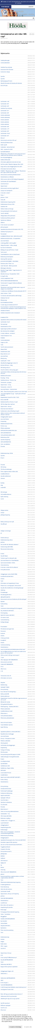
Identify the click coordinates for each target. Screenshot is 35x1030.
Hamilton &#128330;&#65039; (8, 918)
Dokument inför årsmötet (7, 69)
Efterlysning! (4, 300)
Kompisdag (3, 421)
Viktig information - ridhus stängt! (9, 245)
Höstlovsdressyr (5, 537)
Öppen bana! (4, 186)
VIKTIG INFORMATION (6, 432)
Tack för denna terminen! (7, 347)
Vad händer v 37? (5, 129)
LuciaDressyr (4, 903)
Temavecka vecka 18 (6, 675)
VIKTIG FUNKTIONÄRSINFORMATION (9, 280)
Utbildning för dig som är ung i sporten (10, 998)
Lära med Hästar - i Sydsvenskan (9, 389)
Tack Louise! (4, 252)
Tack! (2, 344)
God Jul (2, 512)
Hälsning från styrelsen (6, 259)
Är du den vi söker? (5, 193)
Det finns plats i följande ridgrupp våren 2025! (12, 164)
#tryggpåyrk (4, 916)
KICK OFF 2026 (4, 85)
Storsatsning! (4, 324)
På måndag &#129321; (6, 594)
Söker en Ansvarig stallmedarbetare (10, 811)
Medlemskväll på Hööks (6, 423)
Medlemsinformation (6, 375)
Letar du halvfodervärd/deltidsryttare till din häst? (13, 649)
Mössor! (3, 138)
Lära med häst (4, 356)
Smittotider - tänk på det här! (8, 147)
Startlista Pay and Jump (6, 67)
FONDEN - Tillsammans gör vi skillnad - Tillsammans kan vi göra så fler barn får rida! (13, 171)
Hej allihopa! (4, 524)
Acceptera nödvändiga (15, 1027)
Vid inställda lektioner (6, 494)
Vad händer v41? (5, 110)
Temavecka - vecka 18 (6, 387)
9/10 (2, 955)
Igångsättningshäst (5, 597)
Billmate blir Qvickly (5, 702)
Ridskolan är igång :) (5, 818)
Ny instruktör (4, 921)
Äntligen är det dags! (6, 531)
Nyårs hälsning (4, 496)
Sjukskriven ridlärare (6, 220)
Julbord (2, 874)
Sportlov (3, 76)
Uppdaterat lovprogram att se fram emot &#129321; (13, 840)
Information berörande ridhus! (8, 169)
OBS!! (2, 980)
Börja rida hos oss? (5, 354)
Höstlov (2, 578)
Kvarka (2, 553)
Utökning (3, 590)
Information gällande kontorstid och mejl (11, 162)
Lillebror (3, 222)
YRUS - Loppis (4, 946)
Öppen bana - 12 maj (6, 384)
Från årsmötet (4, 752)
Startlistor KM (4, 206)
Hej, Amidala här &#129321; (7, 610)
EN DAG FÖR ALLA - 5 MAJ (7, 365)
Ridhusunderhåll (5, 694)
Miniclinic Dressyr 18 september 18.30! (10, 274)
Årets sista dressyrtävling (7, 930)
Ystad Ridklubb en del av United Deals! (10, 254)
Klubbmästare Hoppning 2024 (8, 202)
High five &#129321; (5, 795)
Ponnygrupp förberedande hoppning (10, 912)
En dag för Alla (4, 276)
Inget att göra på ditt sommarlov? (9, 328)
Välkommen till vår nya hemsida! (9, 996)
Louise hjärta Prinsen (6, 772)
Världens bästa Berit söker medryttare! (10, 313)
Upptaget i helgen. (5, 687)
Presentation (4, 626)
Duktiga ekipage (5, 622)
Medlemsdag (4, 685)
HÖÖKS (2, 635)
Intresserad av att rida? (6, 662)
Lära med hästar (5, 736)
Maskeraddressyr (5, 696)
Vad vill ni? (3, 948)
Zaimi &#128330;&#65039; (7, 898)
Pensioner (3, 631)
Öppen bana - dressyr (6, 406)
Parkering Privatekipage (7, 791)
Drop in (2, 458)
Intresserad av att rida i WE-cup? (14, 35)
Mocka (2, 867)
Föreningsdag (4, 613)
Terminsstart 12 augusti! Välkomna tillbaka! (11, 283)
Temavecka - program (6, 382)
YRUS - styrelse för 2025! (7, 149)
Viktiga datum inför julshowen (8, 215)
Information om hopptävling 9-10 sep (10, 583)
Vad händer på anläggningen (8, 745)
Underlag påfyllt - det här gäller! (8, 243)
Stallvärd (3, 858)
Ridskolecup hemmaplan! (7, 256)
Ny (1, 865)
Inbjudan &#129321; (5, 925)
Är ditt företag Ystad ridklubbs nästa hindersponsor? (14, 987)
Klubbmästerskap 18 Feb (7, 453)
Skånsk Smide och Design (7, 209)
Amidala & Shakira (5, 310)
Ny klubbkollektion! (5, 151)
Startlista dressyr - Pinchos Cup (8, 380)
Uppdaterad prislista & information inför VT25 (12, 229)
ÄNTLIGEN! (3, 770)
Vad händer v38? (5, 126)
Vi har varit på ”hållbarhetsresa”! (9, 957)
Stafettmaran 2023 (5, 766)
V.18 (2, 671)
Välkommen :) (4, 973)
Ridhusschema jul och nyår (7, 521)
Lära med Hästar (5, 240)
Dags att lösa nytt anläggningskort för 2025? (11, 166)
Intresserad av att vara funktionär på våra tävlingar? (14, 599)
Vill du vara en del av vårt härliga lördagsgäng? (12, 179)
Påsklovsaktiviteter (5, 428)
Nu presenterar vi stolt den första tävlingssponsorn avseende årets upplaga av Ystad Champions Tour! (13, 307)
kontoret (3, 633)
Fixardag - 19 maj (5, 378)
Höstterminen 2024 (5, 351)
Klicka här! (24, 43)
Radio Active (4, 944)
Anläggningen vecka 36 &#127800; (9, 574)
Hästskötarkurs (4, 647)
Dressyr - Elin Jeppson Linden (8, 738)
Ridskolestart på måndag (7, 835)
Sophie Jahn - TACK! (5, 360)
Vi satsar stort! (4, 285)
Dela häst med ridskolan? (7, 408)
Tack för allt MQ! (5, 213)
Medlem (3, 856)
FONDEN (3, 338)
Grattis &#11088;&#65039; (7, 664)
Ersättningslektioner (6, 884)
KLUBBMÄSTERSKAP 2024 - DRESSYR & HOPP (11, 236)
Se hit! (2, 499)
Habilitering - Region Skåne (7, 768)
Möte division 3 (4, 809)
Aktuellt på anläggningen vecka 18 (9, 363)
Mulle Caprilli (4, 145)
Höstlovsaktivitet (5, 119)
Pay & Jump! (3, 234)
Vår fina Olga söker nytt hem (8, 404)
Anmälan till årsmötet (6, 788)
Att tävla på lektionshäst (7, 142)
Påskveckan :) (4, 713)
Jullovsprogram (4, 227)
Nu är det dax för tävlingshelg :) (8, 691)
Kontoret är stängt (5, 72)
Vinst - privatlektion (5, 444)
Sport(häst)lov (4, 763)
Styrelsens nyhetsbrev (6, 802)
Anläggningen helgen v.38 (7, 971)
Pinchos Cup (4, 426)
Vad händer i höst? (5, 133)
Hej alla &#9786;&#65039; (7, 960)
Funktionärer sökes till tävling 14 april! (10, 411)
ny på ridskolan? (5, 823)
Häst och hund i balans (6, 722)
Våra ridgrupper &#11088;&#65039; (9, 659)
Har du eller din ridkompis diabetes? (9, 544)
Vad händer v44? (5, 106)
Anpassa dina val (6, 1023)
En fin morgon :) (4, 982)
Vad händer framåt (5, 891)
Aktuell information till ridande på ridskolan (11, 83)
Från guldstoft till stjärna (7, 704)
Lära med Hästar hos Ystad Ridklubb (10, 560)
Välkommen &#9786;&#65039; (8, 978)
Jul (1, 533)
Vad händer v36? (5, 131)
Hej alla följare (4, 556)
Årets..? (2, 195)
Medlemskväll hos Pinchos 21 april (9, 402)
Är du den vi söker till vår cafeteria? (9, 567)
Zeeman (3, 478)
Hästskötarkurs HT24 (6, 326)
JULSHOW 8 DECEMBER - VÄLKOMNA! (9, 261)
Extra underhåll (4, 399)
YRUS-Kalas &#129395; (6, 816)
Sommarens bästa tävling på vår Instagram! (11, 608)
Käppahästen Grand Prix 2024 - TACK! (10, 397)
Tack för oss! (4, 1007)
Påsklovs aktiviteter (5, 740)
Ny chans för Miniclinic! (6, 247)
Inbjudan (3, 682)
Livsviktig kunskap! (5, 761)
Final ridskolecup (5, 887)
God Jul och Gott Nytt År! (6, 190)
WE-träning (3, 467)
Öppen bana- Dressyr (6, 953)
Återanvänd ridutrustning (7, 549)
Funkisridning (4, 603)
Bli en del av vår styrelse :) (7, 905)
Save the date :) (4, 800)
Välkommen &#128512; (6, 964)
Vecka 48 (3, 199)
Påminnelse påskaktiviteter (7, 718)
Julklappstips (4, 853)
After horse (3, 669)
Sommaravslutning (5, 645)
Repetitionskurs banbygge (7, 734)
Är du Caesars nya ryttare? (7, 224)
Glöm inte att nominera (6, 889)
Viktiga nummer (4, 510)
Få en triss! (3, 1010)
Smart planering (5, 565)
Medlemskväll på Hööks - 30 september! (10, 238)
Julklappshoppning (5, 515)
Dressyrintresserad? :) (6, 851)
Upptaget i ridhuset (5, 797)
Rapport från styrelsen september (9, 966)
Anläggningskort (5, 825)
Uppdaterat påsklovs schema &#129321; (11, 731)
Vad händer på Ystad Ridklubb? (8, 181)
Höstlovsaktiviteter (5, 115)
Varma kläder (4, 923)
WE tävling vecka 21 (5, 367)
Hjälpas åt (3, 863)
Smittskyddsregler (5, 60)
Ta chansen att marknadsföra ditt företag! (11, 295)
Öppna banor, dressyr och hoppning (10, 893)
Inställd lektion (4, 775)
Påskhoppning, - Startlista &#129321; (10, 706)
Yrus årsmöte (4, 804)
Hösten (2, 642)
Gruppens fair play (5, 849)
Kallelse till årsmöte (5, 159)
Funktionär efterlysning (6, 793)
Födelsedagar (4, 829)
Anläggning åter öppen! (6, 417)
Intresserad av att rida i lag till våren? (10, 188)
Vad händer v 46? (5, 101)
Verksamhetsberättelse (6, 715)
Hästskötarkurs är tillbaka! (7, 177)
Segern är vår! (4, 342)
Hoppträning (4, 747)
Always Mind (4, 349)
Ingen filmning (4, 727)
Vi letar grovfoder (5, 638)
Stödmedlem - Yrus (5, 813)
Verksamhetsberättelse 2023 (8, 435)
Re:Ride (2, 483)
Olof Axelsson (4, 860)
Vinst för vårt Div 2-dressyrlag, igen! (9, 370)
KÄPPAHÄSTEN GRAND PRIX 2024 (9, 430)
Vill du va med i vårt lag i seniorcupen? (10, 655)
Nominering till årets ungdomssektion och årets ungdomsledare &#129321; (12, 877)
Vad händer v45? (5, 103)
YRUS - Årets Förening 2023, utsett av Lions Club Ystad (14, 391)
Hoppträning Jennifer (6, 827)
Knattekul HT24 (4, 317)
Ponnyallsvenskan (5, 569)
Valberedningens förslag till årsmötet (10, 756)
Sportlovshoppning (5, 439)
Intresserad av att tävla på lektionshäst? (11, 174)
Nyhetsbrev (3, 928)
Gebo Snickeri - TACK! (6, 293)
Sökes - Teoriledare (5, 914)
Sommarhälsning (5, 619)
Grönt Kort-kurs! (5, 183)
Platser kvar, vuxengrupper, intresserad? (11, 585)
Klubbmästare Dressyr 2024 (7, 204)
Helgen (2, 941)
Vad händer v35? (5, 135)
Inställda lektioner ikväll (6, 711)
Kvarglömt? (3, 640)
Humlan (2, 939)
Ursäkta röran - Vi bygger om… (8, 820)
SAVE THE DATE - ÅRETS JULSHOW (9, 266)
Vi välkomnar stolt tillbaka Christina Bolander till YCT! (13, 291)
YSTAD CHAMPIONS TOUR (7, 278)
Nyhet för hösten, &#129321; (8, 615)
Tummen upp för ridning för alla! (9, 558)
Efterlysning (4, 358)
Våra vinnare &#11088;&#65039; (8, 872)
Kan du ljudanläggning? (6, 157)
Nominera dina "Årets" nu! (7, 263)
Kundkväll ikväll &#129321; (7, 576)
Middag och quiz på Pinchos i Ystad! (9, 250)
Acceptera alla (28, 1027)
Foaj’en (2, 759)
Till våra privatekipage (6, 469)
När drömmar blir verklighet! (7, 331)
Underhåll (3, 487)
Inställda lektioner (5, 474)
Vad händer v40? (5, 113)
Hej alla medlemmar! (6, 476)
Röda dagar (3, 909)
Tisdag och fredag (5, 750)
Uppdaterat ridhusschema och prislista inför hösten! (13, 319)
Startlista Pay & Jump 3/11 (7, 231)
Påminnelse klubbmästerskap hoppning (10, 882)
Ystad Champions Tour (6, 335)
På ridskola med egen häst (7, 629)
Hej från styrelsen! (5, 1003)
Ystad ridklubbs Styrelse (7, 725)
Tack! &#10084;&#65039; (6, 985)
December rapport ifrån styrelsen (9, 842)
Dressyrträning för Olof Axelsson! (9, 211)
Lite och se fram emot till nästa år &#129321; (11, 844)
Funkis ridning (4, 779)
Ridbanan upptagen (5, 1005)
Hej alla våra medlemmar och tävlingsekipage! (12, 588)
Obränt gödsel (4, 743)
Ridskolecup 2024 (5, 437)
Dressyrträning (4, 689)
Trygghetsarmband (5, 847)
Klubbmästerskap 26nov (7, 540)
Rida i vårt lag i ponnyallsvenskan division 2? (12, 994)
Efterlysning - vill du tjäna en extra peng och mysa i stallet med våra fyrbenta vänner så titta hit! (13, 154)
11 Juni (2, 657)
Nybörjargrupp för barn (6, 81)
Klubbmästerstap (5, 937)
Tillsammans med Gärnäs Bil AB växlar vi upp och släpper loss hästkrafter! (13, 288)
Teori (2, 880)
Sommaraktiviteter (5, 62)
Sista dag (3, 869)
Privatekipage (4, 592)
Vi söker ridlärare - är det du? (8, 333)
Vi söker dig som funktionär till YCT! (9, 304)
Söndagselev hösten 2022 (7, 989)
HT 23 (2, 666)
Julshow (2, 542)
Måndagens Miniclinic (6, 268)
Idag (2, 485)
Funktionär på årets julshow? (8, 218)
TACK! (2, 606)
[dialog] (17, 1021)
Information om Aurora (6, 678)
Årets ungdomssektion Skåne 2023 (9, 471)
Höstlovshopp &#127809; (7, 546)
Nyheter (3, 601)
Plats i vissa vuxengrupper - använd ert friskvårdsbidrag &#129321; (10, 832)
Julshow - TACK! (4, 197)
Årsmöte (3, 446)
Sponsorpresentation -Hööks (8, 562)
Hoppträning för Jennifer (7, 907)
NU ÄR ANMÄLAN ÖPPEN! (7, 302)
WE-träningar (4, 492)
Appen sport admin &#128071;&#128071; (10, 777)
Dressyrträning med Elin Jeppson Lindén (10, 754)
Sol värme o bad (5, 617)
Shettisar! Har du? (5, 298)
